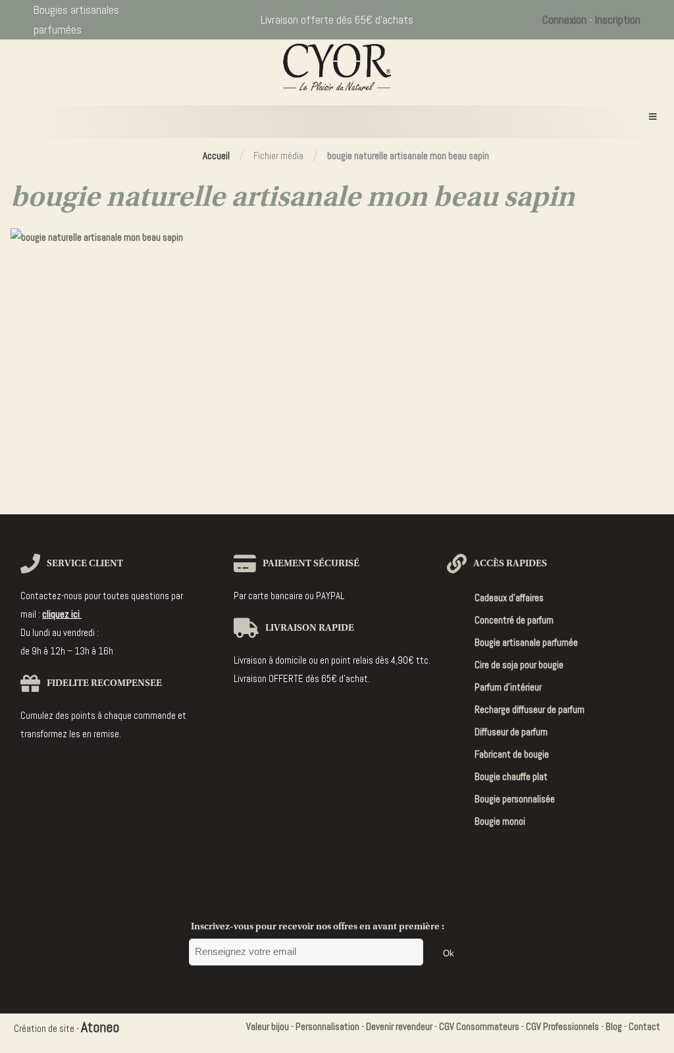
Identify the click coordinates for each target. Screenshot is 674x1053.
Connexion (564, 19)
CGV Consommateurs (479, 1026)
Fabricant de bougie (512, 754)
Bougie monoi (500, 821)
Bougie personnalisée (515, 799)
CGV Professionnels (562, 1026)
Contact (644, 1026)
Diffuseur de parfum (511, 731)
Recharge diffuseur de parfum (529, 709)
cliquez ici (62, 614)
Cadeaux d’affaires (509, 597)
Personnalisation (327, 1026)
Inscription (617, 19)
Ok (448, 953)
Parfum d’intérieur (508, 687)
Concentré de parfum (514, 620)
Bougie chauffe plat (511, 776)
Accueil (216, 155)
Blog (614, 1026)
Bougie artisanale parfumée (526, 642)
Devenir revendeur (399, 1026)
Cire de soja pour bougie (519, 664)
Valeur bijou (267, 1026)
